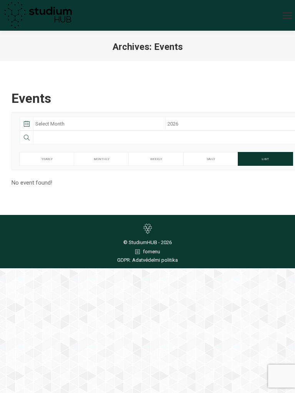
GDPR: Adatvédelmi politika (147, 260)
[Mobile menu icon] (287, 15)
